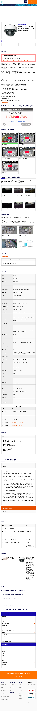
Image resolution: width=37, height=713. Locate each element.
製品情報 (2, 682)
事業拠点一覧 (21, 696)
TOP (2, 19)
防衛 (3, 655)
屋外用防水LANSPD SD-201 (17, 425)
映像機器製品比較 (6, 256)
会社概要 (20, 685)
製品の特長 (4, 44)
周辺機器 (3, 632)
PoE (3, 621)
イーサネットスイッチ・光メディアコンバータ (8, 630)
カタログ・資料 (21, 44)
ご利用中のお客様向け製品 (6, 641)
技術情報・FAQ (12, 684)
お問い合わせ (32, 1)
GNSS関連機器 (4, 634)
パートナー (20, 693)
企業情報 (20, 682)
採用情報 (20, 698)
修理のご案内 (12, 687)
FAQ (32, 44)
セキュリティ (4, 646)
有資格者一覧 (21, 695)
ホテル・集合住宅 (5, 662)
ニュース (29, 688)
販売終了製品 (4, 639)
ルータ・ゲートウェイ (5, 618)
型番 (27, 44)
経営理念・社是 (21, 687)
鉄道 (3, 649)
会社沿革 (20, 692)
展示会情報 (12, 692)
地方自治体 (4, 664)
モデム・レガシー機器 (5, 623)
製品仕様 (9, 44)
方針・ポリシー (21, 690)
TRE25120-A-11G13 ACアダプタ (17, 422)
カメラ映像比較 (5, 102)
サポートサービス (13, 682)
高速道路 (3, 651)
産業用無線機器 (4, 616)
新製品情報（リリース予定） (6, 636)
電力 (3, 666)
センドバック (12, 685)
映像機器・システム (5, 625)
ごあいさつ (20, 684)
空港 (3, 653)
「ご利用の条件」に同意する (9, 508)
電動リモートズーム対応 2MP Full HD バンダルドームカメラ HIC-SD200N (15, 60)
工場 (3, 658)
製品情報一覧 (6, 19)
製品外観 (15, 44)
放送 (3, 660)
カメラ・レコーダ (4, 627)
